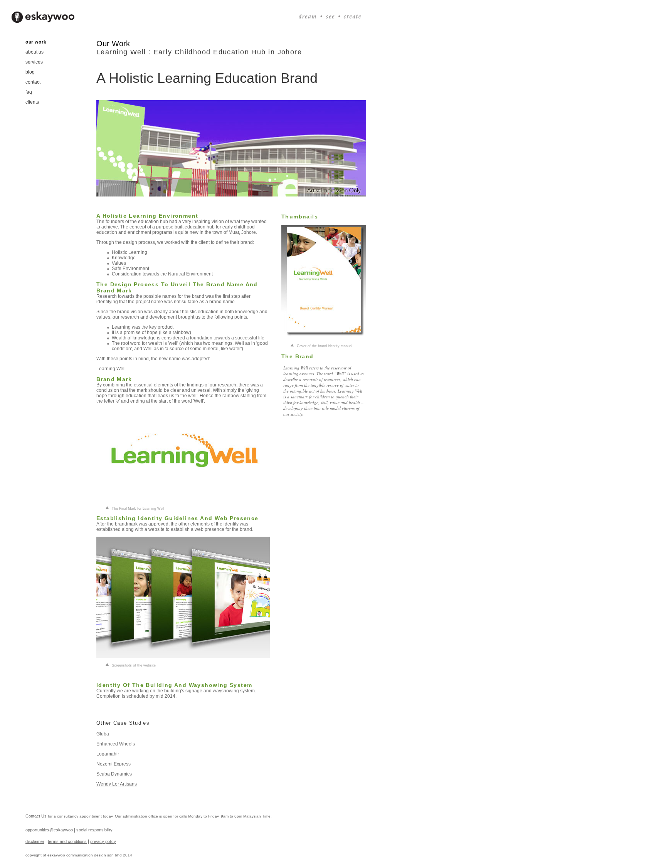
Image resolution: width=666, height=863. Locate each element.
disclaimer (34, 841)
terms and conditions (67, 841)
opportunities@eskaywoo (49, 830)
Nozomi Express (113, 764)
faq (28, 92)
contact (32, 82)
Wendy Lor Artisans (116, 784)
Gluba (102, 734)
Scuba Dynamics (114, 774)
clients (32, 102)
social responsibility (94, 830)
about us (34, 52)
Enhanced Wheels (115, 744)
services (34, 62)
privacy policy (103, 841)
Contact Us (36, 816)
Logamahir (107, 754)
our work (36, 42)
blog (30, 72)
